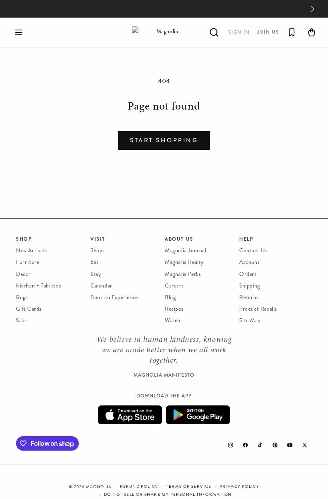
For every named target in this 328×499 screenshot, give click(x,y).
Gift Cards (29, 309)
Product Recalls (258, 309)
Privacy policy (240, 486)
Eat (94, 262)
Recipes (174, 309)
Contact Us (253, 250)
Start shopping (164, 140)
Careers (174, 285)
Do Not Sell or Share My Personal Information (168, 494)
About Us (179, 239)
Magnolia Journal (185, 250)
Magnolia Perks (183, 274)
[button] (19, 32)
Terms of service (188, 486)
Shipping (249, 285)
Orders (248, 274)
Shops (97, 250)
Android (198, 414)
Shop (24, 239)
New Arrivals (31, 250)
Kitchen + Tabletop (39, 285)
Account (249, 262)
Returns (248, 297)
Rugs (22, 297)
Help (246, 239)
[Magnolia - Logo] (164, 32)
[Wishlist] (292, 32)
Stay (95, 274)
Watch (172, 320)
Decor (23, 274)
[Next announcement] (312, 9)
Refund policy (139, 486)
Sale (21, 320)
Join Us (268, 32)
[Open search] (214, 32)
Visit (97, 239)
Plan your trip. (229, 9)
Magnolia (99, 487)
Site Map (250, 320)
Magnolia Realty (184, 262)
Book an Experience (114, 297)
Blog (170, 297)
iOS (130, 414)
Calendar (101, 285)
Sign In (239, 32)
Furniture (27, 262)
